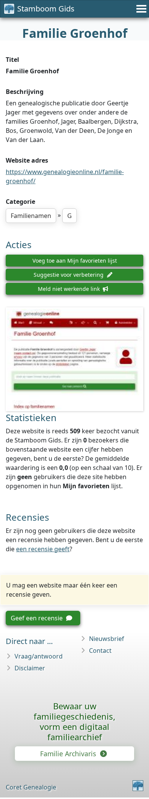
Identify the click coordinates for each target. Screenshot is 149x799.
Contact (100, 650)
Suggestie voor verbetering (69, 274)
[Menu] (140, 8)
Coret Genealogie (31, 787)
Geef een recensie (37, 618)
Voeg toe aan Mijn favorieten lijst (74, 260)
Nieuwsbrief (106, 638)
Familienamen (31, 215)
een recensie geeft (43, 549)
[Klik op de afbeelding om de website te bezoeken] (74, 359)
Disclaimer (30, 668)
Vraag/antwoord (39, 656)
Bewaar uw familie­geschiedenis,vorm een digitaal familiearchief (74, 721)
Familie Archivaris (69, 753)
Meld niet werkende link (69, 288)
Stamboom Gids (45, 8)
